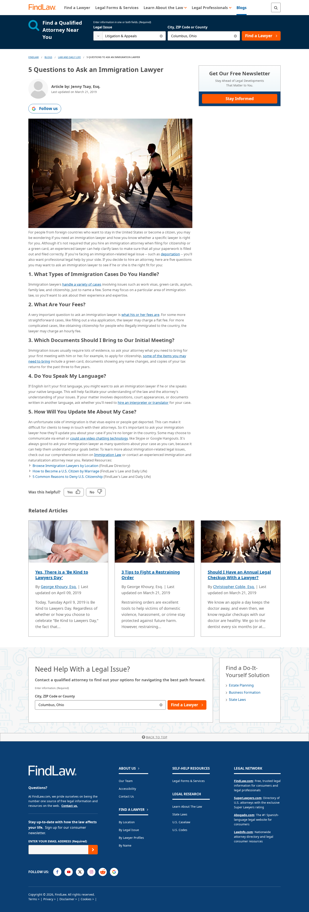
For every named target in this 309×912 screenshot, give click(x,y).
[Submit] (93, 849)
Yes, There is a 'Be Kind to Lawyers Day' (61, 574)
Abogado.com (244, 815)
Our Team (126, 781)
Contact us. (69, 806)
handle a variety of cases (81, 284)
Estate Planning (241, 685)
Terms (32, 899)
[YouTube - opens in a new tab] (69, 872)
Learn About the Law (187, 807)
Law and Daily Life (69, 57)
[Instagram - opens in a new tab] (91, 872)
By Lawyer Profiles (131, 838)
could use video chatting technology (99, 438)
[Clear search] (161, 36)
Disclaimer (66, 899)
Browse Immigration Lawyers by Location (65, 465)
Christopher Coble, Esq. (234, 586)
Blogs (48, 57)
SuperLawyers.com (247, 798)
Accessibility (127, 789)
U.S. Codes (179, 830)
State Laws (237, 699)
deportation (170, 254)
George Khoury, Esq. (59, 586)
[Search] (276, 7)
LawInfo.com (243, 832)
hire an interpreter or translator (143, 402)
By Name (125, 845)
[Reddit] (103, 872)
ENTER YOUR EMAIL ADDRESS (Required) (57, 841)
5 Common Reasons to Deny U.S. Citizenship (68, 476)
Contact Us (126, 796)
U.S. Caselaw (181, 822)
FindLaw (33, 57)
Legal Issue (102, 27)
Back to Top (156, 737)
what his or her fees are (140, 314)
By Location (127, 822)
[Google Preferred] (114, 872)
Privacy (48, 899)
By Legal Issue (129, 830)
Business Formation (244, 692)
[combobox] (129, 36)
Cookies (86, 899)
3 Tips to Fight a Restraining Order (150, 574)
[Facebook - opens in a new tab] (57, 872)
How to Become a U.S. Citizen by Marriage (66, 471)
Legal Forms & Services (188, 781)
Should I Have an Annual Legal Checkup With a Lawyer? (239, 574)
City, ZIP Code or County (187, 27)
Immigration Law (107, 454)
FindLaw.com (243, 781)
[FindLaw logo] (44, 7)
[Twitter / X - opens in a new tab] (80, 872)
